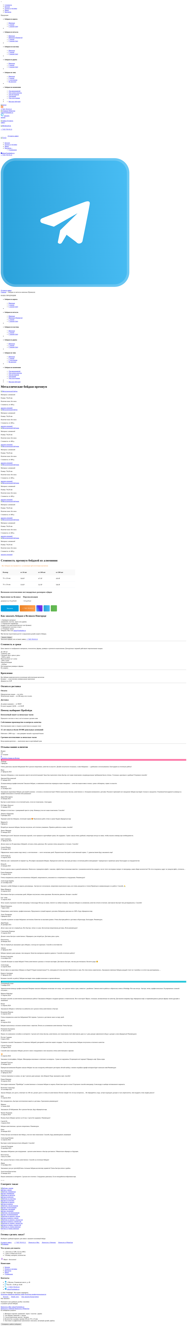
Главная (3, 292)
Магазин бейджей (14, 101)
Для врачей (12, 96)
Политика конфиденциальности (35, 1294)
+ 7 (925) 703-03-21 (13, 1287)
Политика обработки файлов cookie (12, 1294)
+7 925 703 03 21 (6, 109)
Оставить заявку (13, 136)
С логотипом (13, 80)
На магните (12, 81)
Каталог (7, 1267)
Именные (12, 23)
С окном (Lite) (13, 26)
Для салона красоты (15, 93)
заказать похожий (6, 408)
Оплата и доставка (11, 1269)
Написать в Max (6, 1307)
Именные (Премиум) (15, 37)
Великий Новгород (8, 127)
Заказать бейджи (7, 637)
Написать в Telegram (7, 1308)
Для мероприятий (14, 91)
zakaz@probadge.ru (7, 112)
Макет (7, 1272)
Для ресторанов (14, 94)
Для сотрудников (14, 98)
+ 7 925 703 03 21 (6, 129)
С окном (11, 25)
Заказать (10, 608)
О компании (9, 1274)
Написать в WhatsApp (22, 1308)
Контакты (8, 1270)
